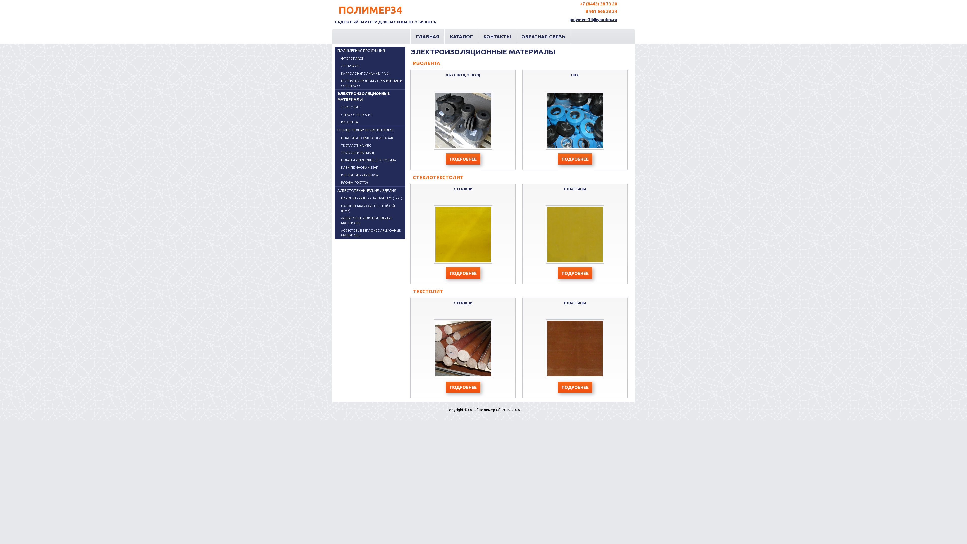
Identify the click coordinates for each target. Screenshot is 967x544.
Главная (427, 36)
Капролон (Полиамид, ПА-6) (365, 73)
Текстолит (350, 107)
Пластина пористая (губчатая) (367, 138)
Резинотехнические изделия (365, 130)
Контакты (497, 36)
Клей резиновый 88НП (359, 167)
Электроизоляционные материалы (363, 96)
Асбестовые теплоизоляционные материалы (371, 233)
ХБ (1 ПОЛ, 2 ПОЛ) (463, 75)
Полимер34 (370, 10)
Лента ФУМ (350, 65)
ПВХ (575, 75)
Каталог (461, 36)
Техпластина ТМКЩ (357, 152)
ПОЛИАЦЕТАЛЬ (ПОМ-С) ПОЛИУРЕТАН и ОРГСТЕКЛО (371, 83)
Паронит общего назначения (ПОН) (371, 198)
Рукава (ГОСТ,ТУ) (354, 182)
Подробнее (463, 159)
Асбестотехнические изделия (366, 190)
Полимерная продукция (361, 50)
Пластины (575, 189)
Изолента (349, 122)
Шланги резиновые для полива (368, 160)
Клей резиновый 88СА (359, 175)
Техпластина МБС (356, 145)
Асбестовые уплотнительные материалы (366, 220)
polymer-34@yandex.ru (593, 19)
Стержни (463, 189)
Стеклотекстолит (356, 114)
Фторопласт (352, 58)
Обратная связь (543, 36)
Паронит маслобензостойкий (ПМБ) (368, 208)
